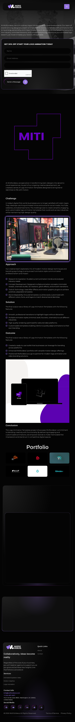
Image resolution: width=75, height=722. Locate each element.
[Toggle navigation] (67, 6)
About (40, 650)
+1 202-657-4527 (9, 695)
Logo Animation (9, 684)
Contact (7, 507)
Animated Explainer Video (12, 678)
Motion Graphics (9, 681)
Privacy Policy (66, 713)
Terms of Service (52, 713)
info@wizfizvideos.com (12, 693)
